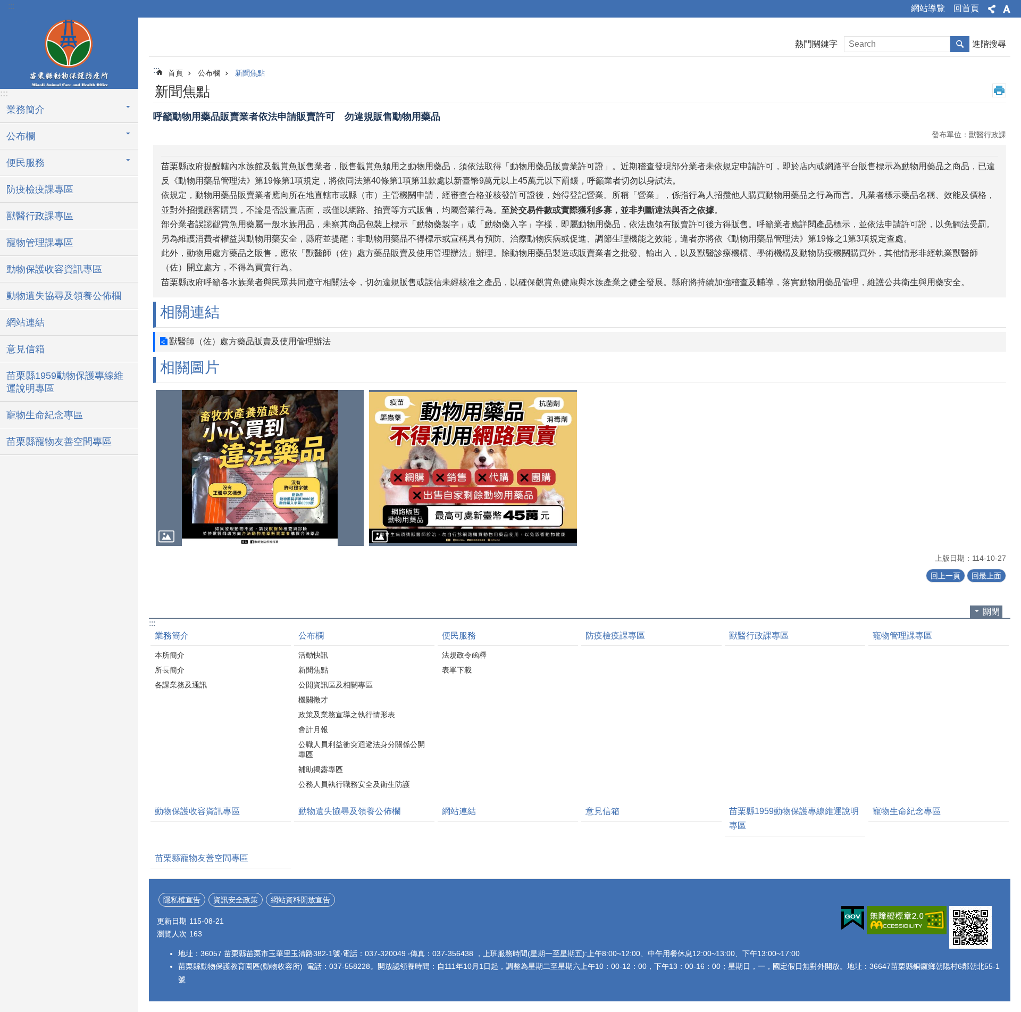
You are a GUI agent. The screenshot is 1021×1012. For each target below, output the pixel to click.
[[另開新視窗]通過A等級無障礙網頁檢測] (907, 920)
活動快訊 (313, 655)
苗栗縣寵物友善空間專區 (59, 441)
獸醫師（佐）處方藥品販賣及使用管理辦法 (250, 341)
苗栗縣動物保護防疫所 (69, 51)
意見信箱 (25, 349)
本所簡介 (170, 655)
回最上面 (986, 575)
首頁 (175, 73)
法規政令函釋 (464, 655)
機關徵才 (313, 699)
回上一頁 (945, 575)
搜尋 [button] (959, 44)
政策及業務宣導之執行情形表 (346, 714)
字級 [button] (1006, 9)
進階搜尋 (989, 43)
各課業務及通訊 (181, 685)
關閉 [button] (991, 611)
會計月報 (313, 729)
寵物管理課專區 (39, 242)
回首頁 (966, 8)
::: (11, 6)
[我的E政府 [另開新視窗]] (852, 918)
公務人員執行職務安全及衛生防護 (354, 784)
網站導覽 (928, 8)
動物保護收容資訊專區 (54, 269)
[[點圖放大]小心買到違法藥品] (260, 468)
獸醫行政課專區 (39, 216)
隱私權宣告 (181, 899)
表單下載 (457, 670)
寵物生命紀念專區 (44, 415)
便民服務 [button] (25, 162)
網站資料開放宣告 (300, 899)
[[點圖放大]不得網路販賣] (473, 468)
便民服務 (459, 635)
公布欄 (209, 73)
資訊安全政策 (235, 899)
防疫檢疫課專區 (39, 189)
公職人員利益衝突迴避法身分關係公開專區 (361, 749)
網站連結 (25, 322)
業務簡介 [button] (25, 109)
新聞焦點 (250, 73)
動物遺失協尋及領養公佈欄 (63, 296)
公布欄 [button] (20, 136)
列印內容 (999, 90)
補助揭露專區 (320, 769)
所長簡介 (170, 670)
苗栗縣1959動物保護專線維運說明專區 (64, 382)
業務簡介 (172, 635)
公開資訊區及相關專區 (335, 685)
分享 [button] (991, 9)
